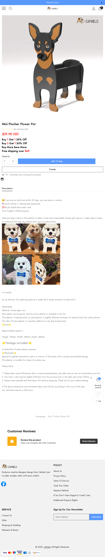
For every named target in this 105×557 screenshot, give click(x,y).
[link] (2, 179)
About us (58, 471)
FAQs (4, 520)
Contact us (7, 516)
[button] (15, 129)
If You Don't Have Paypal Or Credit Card (72, 495)
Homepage (40, 416)
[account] (93, 8)
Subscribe (96, 517)
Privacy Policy (60, 476)
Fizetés (52, 169)
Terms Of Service (61, 481)
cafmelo (47, 547)
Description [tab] (7, 188)
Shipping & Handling (11, 525)
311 (7, 175)
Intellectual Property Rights (66, 500)
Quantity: (6, 156)
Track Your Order (61, 486)
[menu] (4, 8)
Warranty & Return (10, 530)
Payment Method (61, 491)
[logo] (52, 8)
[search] (10, 8)
